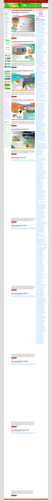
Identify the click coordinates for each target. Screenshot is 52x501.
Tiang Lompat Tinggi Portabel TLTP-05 (41, 320)
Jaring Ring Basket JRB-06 (39, 127)
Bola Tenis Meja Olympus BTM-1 (40, 292)
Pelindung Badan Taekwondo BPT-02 (40, 177)
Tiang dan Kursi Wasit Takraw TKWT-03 (41, 110)
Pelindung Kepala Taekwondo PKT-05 (40, 114)
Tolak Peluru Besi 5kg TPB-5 (39, 339)
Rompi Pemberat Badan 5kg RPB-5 (40, 133)
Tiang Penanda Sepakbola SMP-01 (40, 321)
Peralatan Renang (7, 2)
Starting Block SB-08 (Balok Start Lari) (41, 51)
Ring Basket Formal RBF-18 (39, 314)
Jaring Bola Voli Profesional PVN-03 (40, 331)
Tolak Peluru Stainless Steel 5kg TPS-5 (41, 317)
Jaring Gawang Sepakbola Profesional (19, 293)
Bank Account (23, 499)
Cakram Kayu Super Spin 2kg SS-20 (40, 143)
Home (5, 0)
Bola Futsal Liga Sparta (39, 180)
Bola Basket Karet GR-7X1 (39, 90)
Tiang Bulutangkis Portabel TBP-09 (40, 107)
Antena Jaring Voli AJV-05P (39, 41)
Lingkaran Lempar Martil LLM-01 (40, 185)
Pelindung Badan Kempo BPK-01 (40, 228)
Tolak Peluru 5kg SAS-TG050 (39, 104)
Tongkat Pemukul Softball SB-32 (40, 295)
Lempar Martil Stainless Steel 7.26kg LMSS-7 (41, 243)
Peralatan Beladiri (35, 0)
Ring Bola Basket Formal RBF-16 (40, 29)
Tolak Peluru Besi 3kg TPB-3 (39, 341)
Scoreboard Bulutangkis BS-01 (40, 336)
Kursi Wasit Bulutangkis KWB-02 (40, 311)
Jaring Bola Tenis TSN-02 (39, 75)
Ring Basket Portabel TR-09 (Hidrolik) (40, 73)
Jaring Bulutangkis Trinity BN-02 (40, 343)
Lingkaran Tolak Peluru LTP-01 (40, 186)
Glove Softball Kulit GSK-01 (39, 184)
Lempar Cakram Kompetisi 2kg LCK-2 (41, 206)
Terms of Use (14, 499)
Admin (18, 13)
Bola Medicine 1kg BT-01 (39, 26)
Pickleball (5, 31)
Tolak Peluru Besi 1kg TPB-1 (39, 193)
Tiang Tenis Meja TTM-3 (39, 150)
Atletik (5, 23)
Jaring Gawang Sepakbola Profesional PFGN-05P (22, 41)
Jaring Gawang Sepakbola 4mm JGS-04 (20, 430)
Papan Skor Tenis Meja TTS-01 (40, 333)
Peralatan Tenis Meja (23, 7)
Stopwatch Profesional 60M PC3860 (40, 327)
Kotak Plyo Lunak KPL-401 (39, 53)
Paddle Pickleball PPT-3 (39, 47)
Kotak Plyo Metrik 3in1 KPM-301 (40, 55)
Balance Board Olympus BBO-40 (40, 115)
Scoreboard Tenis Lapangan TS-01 (40, 335)
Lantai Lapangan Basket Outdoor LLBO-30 (41, 223)
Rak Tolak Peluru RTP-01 (39, 252)
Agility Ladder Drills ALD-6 (39, 265)
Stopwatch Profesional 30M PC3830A (40, 328)
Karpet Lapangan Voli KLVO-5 (39, 224)
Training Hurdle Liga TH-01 (39, 282)
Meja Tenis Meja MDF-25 (39, 112)
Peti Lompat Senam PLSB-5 (39, 54)
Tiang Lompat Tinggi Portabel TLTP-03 (41, 174)
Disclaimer (34, 499)
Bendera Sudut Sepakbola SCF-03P (40, 217)
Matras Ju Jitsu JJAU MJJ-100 (40, 92)
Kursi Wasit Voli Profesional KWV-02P (40, 63)
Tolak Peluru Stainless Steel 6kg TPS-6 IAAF (41, 299)
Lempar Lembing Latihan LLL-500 (40, 194)
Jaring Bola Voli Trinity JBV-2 (39, 188)
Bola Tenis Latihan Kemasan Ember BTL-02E (41, 88)
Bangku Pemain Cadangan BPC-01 (40, 304)
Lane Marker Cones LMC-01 (39, 288)
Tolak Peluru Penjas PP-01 (39, 319)
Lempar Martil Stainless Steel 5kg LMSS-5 (41, 247)
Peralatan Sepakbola (19, 2)
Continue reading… (14, 38)
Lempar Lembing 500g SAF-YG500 (40, 103)
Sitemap (31, 499)
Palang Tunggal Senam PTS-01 (40, 259)
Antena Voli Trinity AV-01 (39, 262)
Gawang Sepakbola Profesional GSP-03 (20, 12)
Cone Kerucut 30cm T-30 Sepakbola (40, 325)
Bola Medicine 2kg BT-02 (39, 37)
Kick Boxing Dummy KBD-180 (40, 284)
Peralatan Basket (29, 0)
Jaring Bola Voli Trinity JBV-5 (39, 162)
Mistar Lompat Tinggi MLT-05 (39, 89)
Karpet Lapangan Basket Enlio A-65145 (41, 303)
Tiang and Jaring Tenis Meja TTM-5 (40, 211)
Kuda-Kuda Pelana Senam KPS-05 (40, 191)
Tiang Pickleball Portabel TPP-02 (40, 39)
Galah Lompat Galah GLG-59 (39, 61)
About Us (18, 499)
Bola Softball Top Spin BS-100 (39, 297)
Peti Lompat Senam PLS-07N (39, 85)
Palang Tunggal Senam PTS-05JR (40, 62)
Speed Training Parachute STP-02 (40, 268)
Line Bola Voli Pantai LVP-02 (39, 45)
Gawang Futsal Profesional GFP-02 (40, 24)
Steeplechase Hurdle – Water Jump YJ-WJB (41, 83)
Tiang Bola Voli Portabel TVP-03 (40, 125)
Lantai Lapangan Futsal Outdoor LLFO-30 (41, 222)
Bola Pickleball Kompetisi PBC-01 (40, 48)
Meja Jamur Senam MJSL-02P (40, 30)
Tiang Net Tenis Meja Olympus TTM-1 (41, 274)
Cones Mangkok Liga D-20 (39, 210)
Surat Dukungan (28, 499)
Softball (5, 34)
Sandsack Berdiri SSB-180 (39, 122)
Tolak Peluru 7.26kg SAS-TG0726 (40, 105)
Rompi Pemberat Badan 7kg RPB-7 (40, 135)
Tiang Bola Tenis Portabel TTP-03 (40, 126)
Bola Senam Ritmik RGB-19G (40, 77)
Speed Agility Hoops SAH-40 (39, 209)
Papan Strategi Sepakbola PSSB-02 (40, 216)
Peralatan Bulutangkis (23, 0)
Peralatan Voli (29, 7)
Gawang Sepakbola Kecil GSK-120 (40, 281)
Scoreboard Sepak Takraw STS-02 (40, 313)
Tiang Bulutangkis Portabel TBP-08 (40, 151)
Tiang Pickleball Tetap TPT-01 (39, 40)
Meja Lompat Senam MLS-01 (39, 280)
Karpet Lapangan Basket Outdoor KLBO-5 (41, 225)
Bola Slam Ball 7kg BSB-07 (39, 121)
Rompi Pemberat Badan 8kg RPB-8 (40, 136)
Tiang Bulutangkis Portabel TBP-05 (40, 214)
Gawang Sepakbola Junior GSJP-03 (19, 225)
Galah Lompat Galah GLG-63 (39, 60)
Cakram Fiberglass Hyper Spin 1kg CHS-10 (41, 147)
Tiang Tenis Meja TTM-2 (39, 149)
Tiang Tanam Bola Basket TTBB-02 (40, 99)
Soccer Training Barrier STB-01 (40, 275)
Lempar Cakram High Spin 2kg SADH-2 (41, 170)
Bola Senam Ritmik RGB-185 (39, 166)
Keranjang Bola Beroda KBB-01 (40, 255)
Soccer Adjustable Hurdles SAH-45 (40, 287)
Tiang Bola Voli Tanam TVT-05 (40, 78)
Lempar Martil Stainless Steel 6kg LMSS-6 (41, 244)
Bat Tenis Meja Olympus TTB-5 (40, 229)
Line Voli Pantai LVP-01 (39, 260)
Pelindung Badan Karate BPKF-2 (40, 176)
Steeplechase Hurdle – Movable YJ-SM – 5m (41, 82)
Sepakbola (15, 39)
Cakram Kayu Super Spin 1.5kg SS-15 (41, 144)
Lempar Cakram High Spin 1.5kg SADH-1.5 (41, 171)
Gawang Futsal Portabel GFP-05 (40, 158)
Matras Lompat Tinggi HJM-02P (40, 31)
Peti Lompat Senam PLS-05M (40, 84)
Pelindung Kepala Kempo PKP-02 (40, 178)
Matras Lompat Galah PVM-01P (40, 32)
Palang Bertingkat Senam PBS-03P (40, 163)
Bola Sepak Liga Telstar (39, 181)
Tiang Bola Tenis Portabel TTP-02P (40, 173)
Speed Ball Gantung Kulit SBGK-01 (40, 266)
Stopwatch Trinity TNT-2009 (39, 329)
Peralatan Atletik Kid (41, 7)
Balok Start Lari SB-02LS (39, 276)
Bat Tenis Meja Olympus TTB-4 (40, 230)
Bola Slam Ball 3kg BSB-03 (39, 154)
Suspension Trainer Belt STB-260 (40, 218)
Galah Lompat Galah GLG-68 (39, 59)
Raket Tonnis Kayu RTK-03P (39, 142)
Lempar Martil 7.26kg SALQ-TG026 (40, 106)
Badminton (5, 24)
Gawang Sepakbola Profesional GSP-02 (20, 129)
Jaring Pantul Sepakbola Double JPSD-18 (41, 192)
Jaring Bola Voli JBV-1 (39, 130)
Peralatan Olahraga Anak (35, 7)
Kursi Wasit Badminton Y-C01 (39, 56)
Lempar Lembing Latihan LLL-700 (40, 196)
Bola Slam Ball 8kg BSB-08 (39, 120)
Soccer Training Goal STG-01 (39, 267)
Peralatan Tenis (18, 7)
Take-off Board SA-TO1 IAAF (39, 179)
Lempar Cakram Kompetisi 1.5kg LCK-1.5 (41, 207)
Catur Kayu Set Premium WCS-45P (40, 36)
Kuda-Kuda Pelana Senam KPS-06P (40, 164)
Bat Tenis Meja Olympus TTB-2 (40, 231)
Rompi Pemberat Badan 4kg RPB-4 (40, 132)
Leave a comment (22, 13)
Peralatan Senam (13, 2)
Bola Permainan (6, 27)
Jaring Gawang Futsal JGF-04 (40, 342)
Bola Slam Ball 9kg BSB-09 (39, 119)
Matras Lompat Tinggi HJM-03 (40, 306)
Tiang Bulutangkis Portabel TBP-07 (40, 148)
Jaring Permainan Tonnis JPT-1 (40, 128)
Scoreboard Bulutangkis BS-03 (40, 305)
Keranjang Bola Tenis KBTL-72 (40, 76)
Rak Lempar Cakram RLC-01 (39, 254)
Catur (5, 28)
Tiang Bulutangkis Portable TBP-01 (40, 25)
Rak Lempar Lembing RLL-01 (39, 253)
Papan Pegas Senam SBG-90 (40, 324)
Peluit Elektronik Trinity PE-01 (39, 326)
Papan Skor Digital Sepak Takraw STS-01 (41, 312)
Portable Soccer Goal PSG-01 (40, 270)
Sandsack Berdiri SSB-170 (39, 290)
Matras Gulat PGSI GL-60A (39, 332)
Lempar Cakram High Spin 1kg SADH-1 (41, 172)
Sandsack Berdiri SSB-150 (39, 289)
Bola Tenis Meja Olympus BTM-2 (40, 291)
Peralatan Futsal (41, 0)
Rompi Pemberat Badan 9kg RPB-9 (40, 137)
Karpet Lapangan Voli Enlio (39, 302)
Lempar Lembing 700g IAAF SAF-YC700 (41, 201)
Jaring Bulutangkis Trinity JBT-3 (40, 169)
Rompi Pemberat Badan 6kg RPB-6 (40, 134)
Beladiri (5, 26)
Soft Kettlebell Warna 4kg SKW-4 (40, 118)
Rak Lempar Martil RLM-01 (39, 251)
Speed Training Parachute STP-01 (40, 269)
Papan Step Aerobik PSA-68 (39, 165)
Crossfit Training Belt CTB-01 (39, 215)
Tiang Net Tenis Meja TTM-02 (39, 258)
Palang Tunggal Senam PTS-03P (40, 239)
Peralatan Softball (13, 7)
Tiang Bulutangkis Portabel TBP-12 (40, 113)
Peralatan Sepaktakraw (7, 7)
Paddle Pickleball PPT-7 (39, 46)
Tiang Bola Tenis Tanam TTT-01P (40, 250)
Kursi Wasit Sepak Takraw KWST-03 (40, 309)
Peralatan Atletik (16, 0)
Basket (5, 25)
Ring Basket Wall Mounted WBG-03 (40, 298)
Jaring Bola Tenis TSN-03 (39, 70)
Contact (20, 499)
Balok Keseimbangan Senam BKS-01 (40, 277)
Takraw (5, 35)
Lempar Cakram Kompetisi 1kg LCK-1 (41, 208)
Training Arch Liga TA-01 (39, 283)
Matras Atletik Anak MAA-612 (39, 44)
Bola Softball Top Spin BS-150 (39, 296)
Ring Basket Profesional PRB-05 (40, 95)
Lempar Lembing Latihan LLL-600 (40, 195)
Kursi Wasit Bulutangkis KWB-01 (40, 96)
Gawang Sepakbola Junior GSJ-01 (18, 157)
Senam (5, 32)
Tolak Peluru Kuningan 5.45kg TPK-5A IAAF (41, 238)
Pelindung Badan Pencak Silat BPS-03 (41, 100)
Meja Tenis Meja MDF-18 (39, 189)
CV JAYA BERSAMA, (13, 500)
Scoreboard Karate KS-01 (39, 334)
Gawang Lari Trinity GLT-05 (39, 261)
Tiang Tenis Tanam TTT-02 (39, 74)
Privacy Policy (37, 499)
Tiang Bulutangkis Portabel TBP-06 (40, 157)
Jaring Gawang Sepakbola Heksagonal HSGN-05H (22, 70)
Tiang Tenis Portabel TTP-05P (39, 38)
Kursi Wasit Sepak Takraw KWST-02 (40, 310)
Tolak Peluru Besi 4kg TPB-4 (39, 340)
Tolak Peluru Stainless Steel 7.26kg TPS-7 (41, 318)
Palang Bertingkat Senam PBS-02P (40, 240)
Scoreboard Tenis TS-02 (39, 187)
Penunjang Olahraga (10, 0)
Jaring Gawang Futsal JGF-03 (40, 273)
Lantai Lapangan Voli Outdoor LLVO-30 (41, 221)
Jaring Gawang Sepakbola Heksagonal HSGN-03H (22, 100)
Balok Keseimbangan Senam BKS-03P (41, 52)
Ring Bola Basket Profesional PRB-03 (40, 129)
